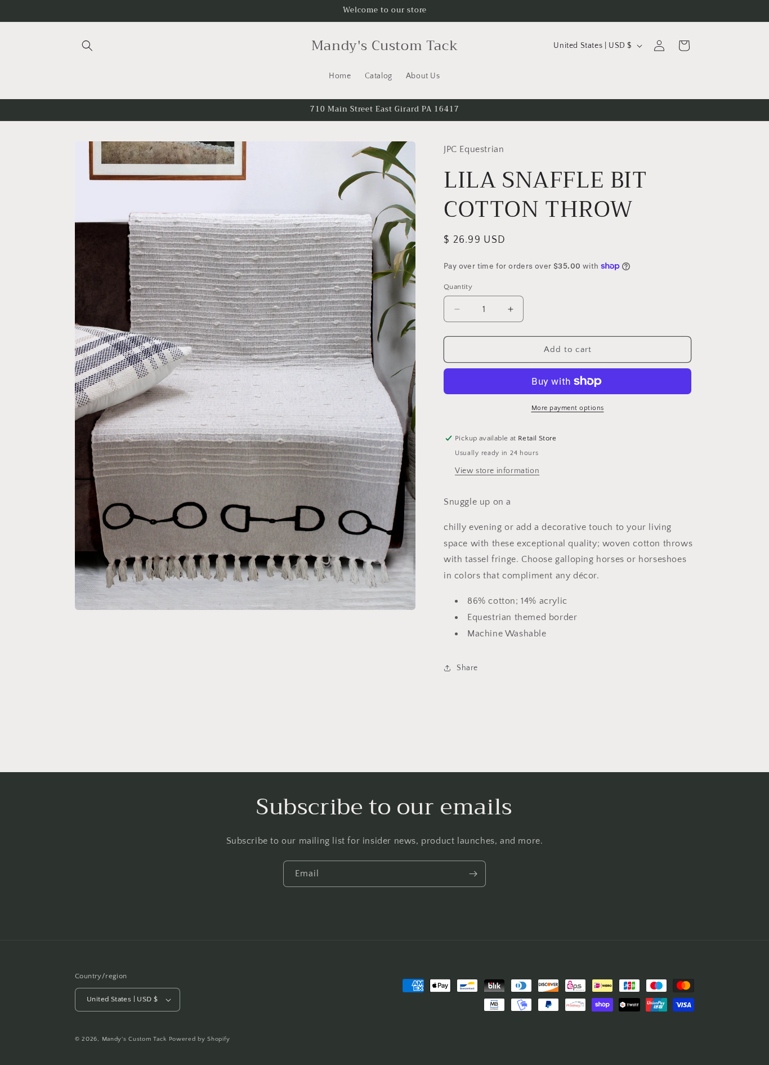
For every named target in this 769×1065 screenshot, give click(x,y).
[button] (87, 45)
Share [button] (467, 667)
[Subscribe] (472, 874)
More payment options (567, 408)
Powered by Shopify (199, 1039)
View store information (497, 470)
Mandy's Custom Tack (134, 1039)
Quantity (458, 287)
